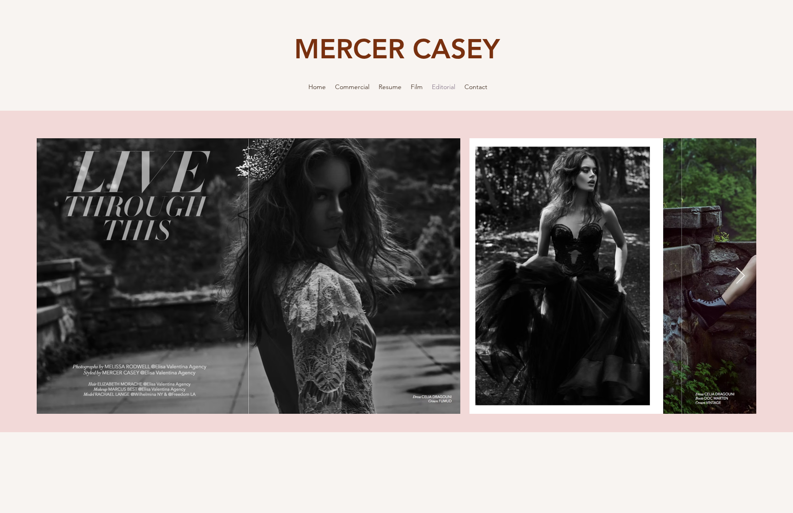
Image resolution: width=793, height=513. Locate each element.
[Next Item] (740, 276)
